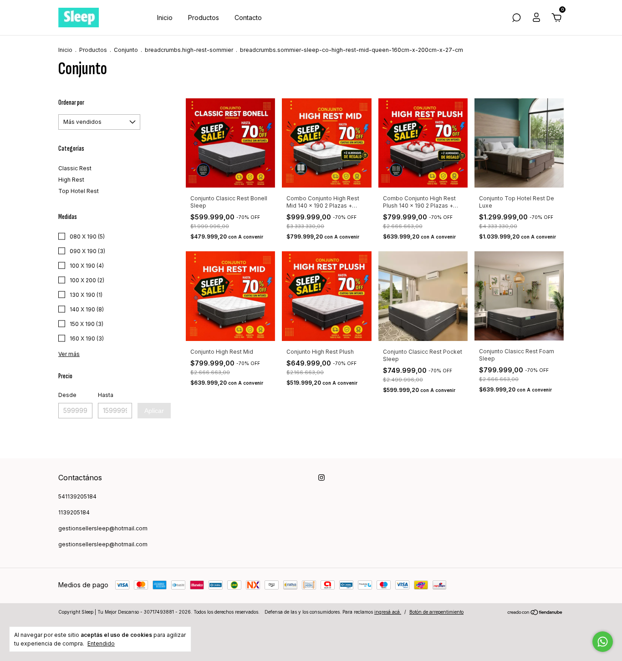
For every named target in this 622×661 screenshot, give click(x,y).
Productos (203, 17)
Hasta (105, 395)
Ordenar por (71, 102)
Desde (67, 395)
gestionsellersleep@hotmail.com (103, 528)
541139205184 (77, 496)
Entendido (101, 643)
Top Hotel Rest (78, 191)
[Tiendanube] (535, 613)
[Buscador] (516, 18)
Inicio (165, 17)
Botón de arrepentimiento (436, 612)
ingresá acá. (387, 612)
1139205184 (74, 512)
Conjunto (126, 49)
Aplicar (154, 410)
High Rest (71, 179)
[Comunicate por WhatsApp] (602, 641)
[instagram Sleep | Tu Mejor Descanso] (321, 477)
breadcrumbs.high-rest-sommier (189, 49)
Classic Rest (75, 168)
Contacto (248, 17)
